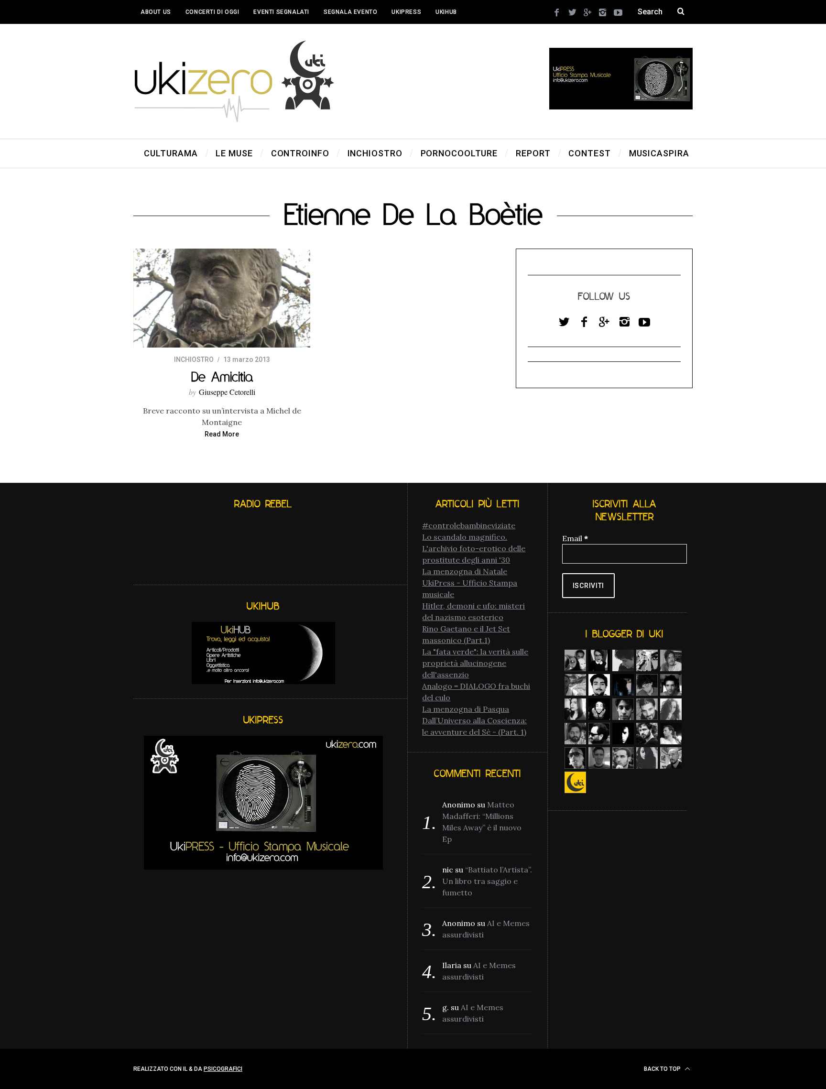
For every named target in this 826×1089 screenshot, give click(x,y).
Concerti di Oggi (212, 12)
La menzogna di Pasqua (465, 709)
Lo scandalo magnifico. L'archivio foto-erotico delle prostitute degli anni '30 (473, 548)
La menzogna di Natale (464, 571)
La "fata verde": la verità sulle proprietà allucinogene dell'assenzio (475, 663)
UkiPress (406, 12)
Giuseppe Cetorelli (227, 392)
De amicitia (222, 376)
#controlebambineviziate (468, 525)
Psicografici (223, 1069)
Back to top (663, 1069)
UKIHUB (446, 12)
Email (575, 538)
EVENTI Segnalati (281, 12)
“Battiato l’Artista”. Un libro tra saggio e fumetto (487, 881)
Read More (222, 434)
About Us (156, 12)
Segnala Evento (350, 12)
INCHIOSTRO (194, 359)
